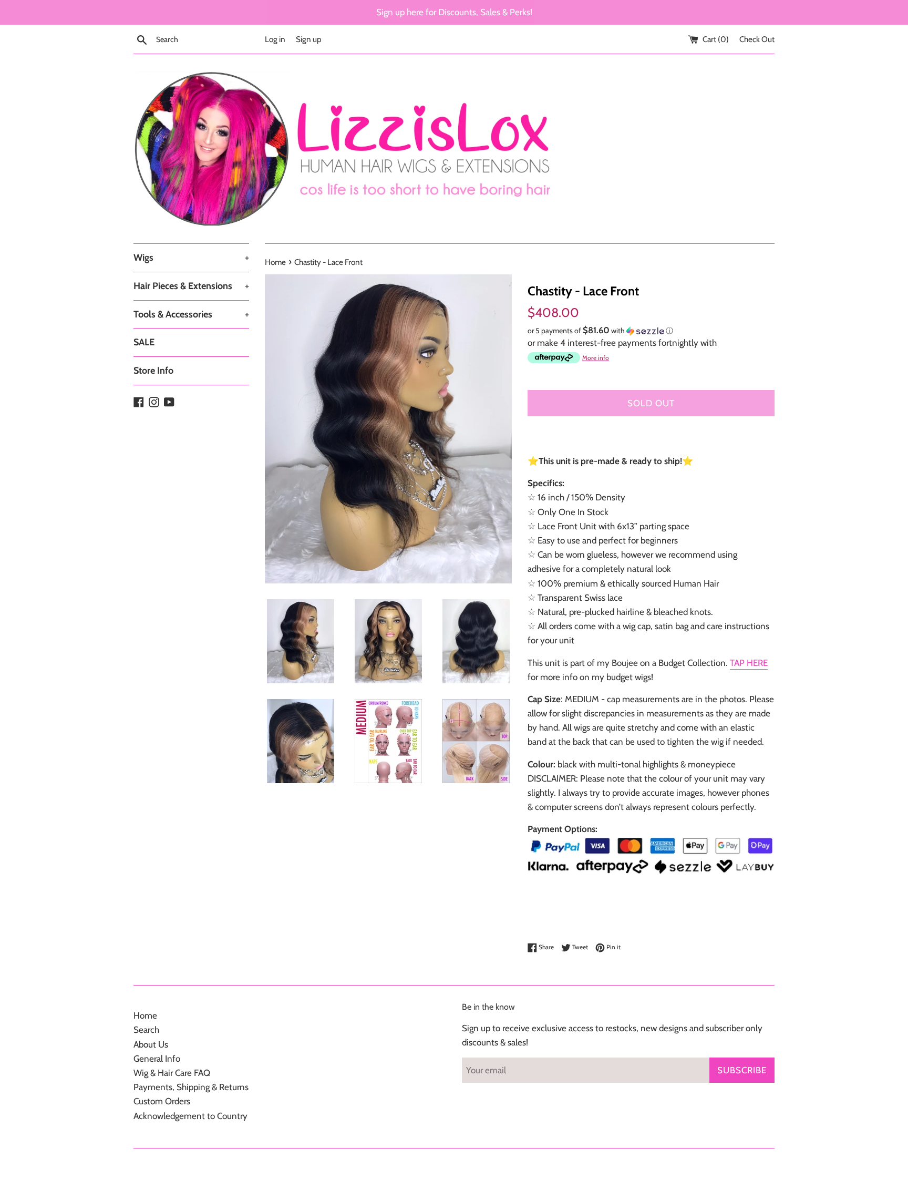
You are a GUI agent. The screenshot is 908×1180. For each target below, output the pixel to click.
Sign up (309, 39)
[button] (651, 330)
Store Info (153, 370)
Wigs (191, 257)
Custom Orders (161, 1101)
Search (146, 1029)
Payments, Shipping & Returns (191, 1087)
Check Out (757, 39)
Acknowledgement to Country (190, 1116)
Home (145, 1015)
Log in (275, 39)
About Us (150, 1044)
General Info (156, 1058)
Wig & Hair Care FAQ (171, 1073)
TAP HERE (749, 663)
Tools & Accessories (191, 314)
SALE (143, 342)
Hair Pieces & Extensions (191, 286)
